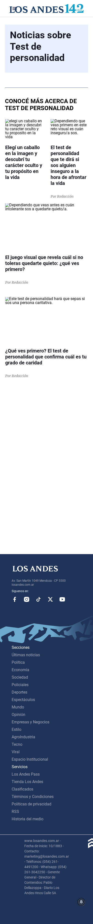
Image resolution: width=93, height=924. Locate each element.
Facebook (15, 599)
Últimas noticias (26, 655)
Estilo (16, 729)
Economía (20, 669)
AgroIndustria (23, 737)
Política (18, 662)
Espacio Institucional (30, 759)
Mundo (18, 707)
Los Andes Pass (26, 774)
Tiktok (38, 599)
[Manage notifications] (81, 902)
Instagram (27, 599)
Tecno (17, 744)
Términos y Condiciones (33, 796)
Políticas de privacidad (31, 804)
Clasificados (22, 789)
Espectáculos (23, 699)
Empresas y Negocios (30, 722)
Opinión (18, 714)
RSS (15, 811)
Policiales (20, 684)
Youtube (62, 599)
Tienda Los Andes (27, 781)
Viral (16, 751)
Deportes (19, 692)
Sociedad (20, 677)
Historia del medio (27, 819)
